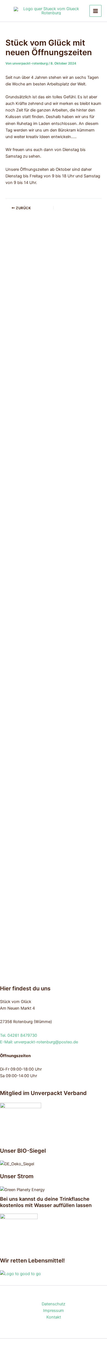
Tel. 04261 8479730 (18, 1035)
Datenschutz (53, 1303)
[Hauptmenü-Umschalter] (95, 11)
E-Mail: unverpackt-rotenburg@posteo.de (39, 1042)
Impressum (53, 1310)
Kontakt (53, 1317)
